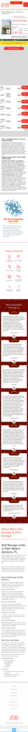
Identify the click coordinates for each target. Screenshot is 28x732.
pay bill (16, 2)
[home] (4, 4)
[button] (25, 4)
